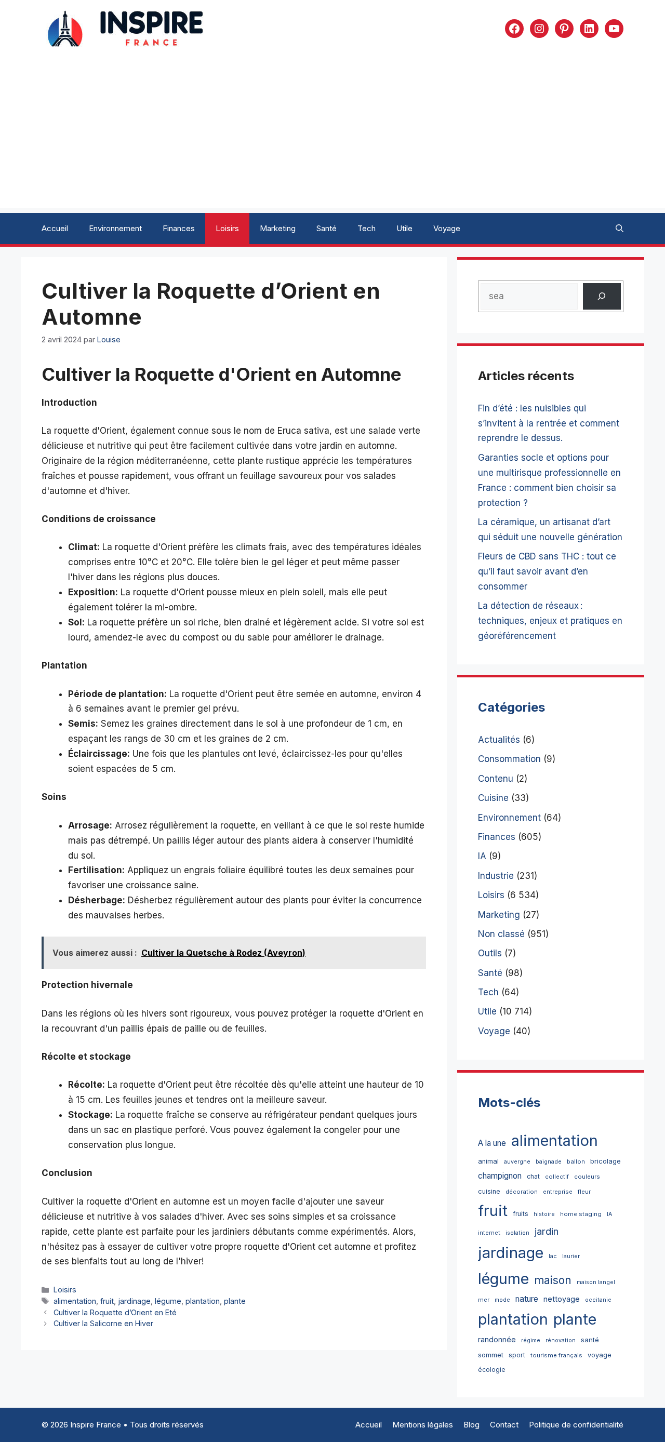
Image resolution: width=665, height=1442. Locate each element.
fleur (584, 1191)
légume (168, 1301)
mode (502, 1300)
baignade (549, 1161)
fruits (520, 1214)
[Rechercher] (602, 296)
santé (590, 1340)
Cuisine (493, 798)
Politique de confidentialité (576, 1425)
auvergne (517, 1161)
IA (482, 856)
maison (552, 1280)
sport (517, 1355)
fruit (107, 1301)
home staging (581, 1214)
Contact (504, 1425)
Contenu (495, 778)
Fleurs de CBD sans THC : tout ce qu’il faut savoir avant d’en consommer (547, 571)
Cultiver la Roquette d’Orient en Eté (115, 1312)
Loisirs (227, 228)
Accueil (55, 228)
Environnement (115, 228)
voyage (599, 1355)
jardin (546, 1231)
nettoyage (561, 1298)
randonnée (497, 1339)
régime (530, 1340)
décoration (522, 1191)
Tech (366, 228)
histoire (544, 1214)
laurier (571, 1256)
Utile (404, 228)
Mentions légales (422, 1425)
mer (483, 1299)
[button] (619, 228)
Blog (471, 1425)
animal (488, 1161)
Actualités (499, 740)
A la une (492, 1143)
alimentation (75, 1301)
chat (533, 1176)
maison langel (596, 1282)
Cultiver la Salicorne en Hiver (103, 1323)
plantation (202, 1301)
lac (553, 1256)
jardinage (134, 1301)
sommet (490, 1355)
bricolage (605, 1161)
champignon (500, 1176)
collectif (557, 1176)
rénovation (561, 1340)
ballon (576, 1161)
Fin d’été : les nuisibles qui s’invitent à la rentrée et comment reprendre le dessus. (548, 423)
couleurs (587, 1176)
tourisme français (556, 1355)
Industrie (496, 876)
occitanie (598, 1300)
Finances (179, 228)
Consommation (509, 759)
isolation (517, 1233)
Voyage (446, 228)
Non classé (501, 934)
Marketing (278, 228)
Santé (326, 228)
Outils (490, 953)
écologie (492, 1369)
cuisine (489, 1191)
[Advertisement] (332, 135)
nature (526, 1299)
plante (235, 1301)
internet (489, 1232)
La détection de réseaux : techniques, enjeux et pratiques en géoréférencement (550, 620)
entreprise (558, 1191)
